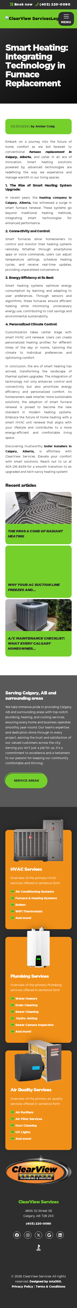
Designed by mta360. (46, 1281)
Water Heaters (26, 998)
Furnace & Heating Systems (36, 898)
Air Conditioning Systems (34, 892)
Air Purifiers (24, 1112)
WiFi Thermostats (28, 911)
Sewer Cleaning (26, 1012)
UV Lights (22, 1132)
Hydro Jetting (26, 1018)
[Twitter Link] (38, 1235)
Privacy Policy (22, 1286)
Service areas (26, 780)
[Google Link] (49, 1235)
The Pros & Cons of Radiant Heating (35, 534)
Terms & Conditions (50, 1286)
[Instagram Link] (27, 1235)
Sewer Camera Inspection (34, 1025)
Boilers (20, 905)
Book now (23, 4)
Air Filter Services (28, 1119)
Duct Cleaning (26, 1125)
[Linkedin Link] (60, 1235)
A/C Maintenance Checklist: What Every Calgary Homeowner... (36, 643)
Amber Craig (45, 126)
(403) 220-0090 (55, 4)
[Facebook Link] (17, 1235)
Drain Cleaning (26, 1005)
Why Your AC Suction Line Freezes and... (34, 587)
